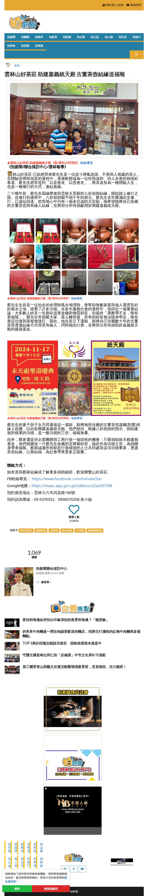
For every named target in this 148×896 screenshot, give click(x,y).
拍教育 (53, 37)
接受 (17, 888)
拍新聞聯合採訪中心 (51, 568)
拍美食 (11, 45)
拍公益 (95, 37)
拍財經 (67, 37)
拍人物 (109, 37)
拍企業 (81, 37)
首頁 (17, 65)
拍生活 (123, 37)
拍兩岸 (39, 37)
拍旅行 (137, 37)
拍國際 (25, 37)
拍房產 (25, 45)
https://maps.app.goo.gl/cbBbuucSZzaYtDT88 (72, 485)
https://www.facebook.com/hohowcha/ (67, 478)
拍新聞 (11, 37)
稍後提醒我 (51, 888)
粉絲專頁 (86, 163)
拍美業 (39, 45)
